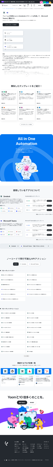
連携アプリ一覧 (17, 444)
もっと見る (26, 356)
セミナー (16, 450)
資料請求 (32, 402)
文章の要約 (24, 450)
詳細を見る (3, 103)
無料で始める (22, 402)
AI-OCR (31, 450)
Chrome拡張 (24, 452)
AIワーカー (24, 444)
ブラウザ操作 (39, 448)
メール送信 (32, 448)
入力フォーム (39, 444)
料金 (31, 5)
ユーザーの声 (17, 448)
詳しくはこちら (32, 1)
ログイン (34, 5)
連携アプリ (28, 5)
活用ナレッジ (17, 452)
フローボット (24, 446)
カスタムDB (32, 444)
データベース (46, 448)
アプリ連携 (32, 446)
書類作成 (32, 452)
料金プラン (17, 446)
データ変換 (39, 446)
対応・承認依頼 (25, 448)
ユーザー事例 (24, 5)
